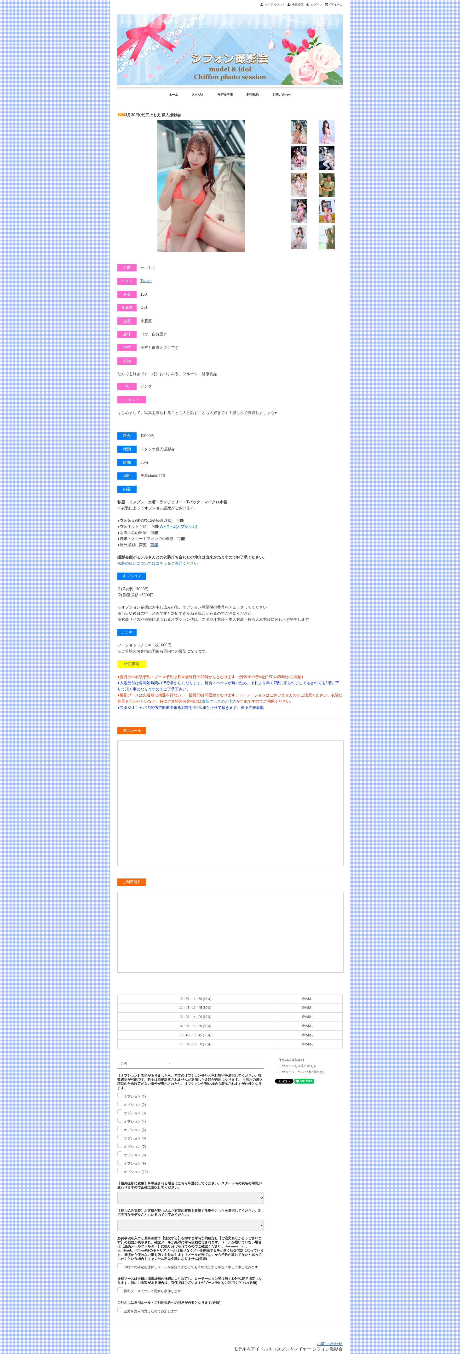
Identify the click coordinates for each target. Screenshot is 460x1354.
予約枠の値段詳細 (291, 1060)
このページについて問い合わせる (302, 1072)
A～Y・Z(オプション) (178, 526)
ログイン (316, 4)
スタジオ (198, 94)
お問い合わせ (281, 94)
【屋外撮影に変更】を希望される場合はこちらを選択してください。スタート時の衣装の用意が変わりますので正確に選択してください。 (189, 1185)
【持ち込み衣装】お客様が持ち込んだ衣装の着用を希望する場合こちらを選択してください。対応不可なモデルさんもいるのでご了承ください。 (189, 1212)
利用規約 (253, 94)
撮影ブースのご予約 (219, 701)
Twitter (146, 281)
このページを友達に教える (297, 1066)
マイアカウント (275, 4)
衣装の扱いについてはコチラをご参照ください (157, 563)
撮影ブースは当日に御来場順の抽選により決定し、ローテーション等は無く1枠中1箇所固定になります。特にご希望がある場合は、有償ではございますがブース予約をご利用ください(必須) (189, 1281)
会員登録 (298, 4)
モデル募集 (225, 94)
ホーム (173, 94)
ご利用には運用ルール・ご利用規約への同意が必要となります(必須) (168, 1302)
